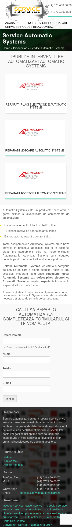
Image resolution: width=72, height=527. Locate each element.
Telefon (7, 368)
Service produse (19, 27)
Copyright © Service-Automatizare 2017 (27, 525)
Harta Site (9, 521)
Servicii (40, 23)
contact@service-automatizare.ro (40, 493)
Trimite (9, 398)
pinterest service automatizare (13, 515)
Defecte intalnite (13, 465)
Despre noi (24, 23)
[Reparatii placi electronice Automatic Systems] (31, 86)
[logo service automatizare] (27, 10)
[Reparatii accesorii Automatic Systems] (31, 175)
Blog (37, 27)
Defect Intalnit (12, 335)
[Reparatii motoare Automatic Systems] (31, 132)
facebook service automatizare (13, 507)
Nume (6, 354)
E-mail (8, 383)
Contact (48, 27)
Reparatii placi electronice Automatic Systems (36, 106)
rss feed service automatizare (57, 515)
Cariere (7, 457)
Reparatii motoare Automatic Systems (35, 150)
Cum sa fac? (10, 461)
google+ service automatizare (57, 507)
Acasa (10, 23)
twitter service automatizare (33, 507)
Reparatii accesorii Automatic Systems (35, 193)
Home (6, 48)
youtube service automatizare (35, 515)
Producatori (56, 23)
